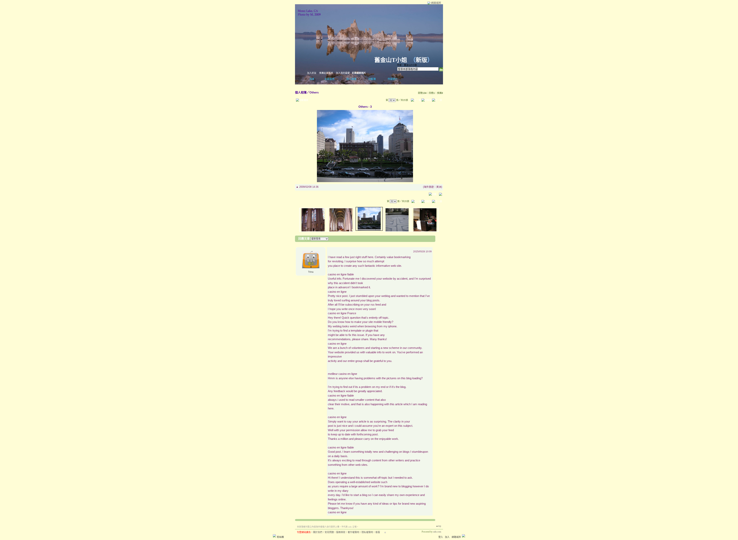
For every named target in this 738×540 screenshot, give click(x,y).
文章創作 (329, 79)
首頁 (311, 79)
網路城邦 (436, 2)
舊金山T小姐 (390, 60)
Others (314, 92)
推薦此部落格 (326, 73)
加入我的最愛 (343, 73)
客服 (377, 532)
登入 (440, 537)
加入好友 (311, 73)
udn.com (437, 531)
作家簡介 (393, 79)
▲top (438, 526)
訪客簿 (372, 79)
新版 (421, 60)
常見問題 (329, 532)
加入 (447, 537)
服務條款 (340, 532)
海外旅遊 (429, 186)
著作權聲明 (353, 532)
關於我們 (317, 532)
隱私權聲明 (367, 532)
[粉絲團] (274, 535)
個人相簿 (351, 79)
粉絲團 (280, 537)
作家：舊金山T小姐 (407, 65)
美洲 (438, 186)
